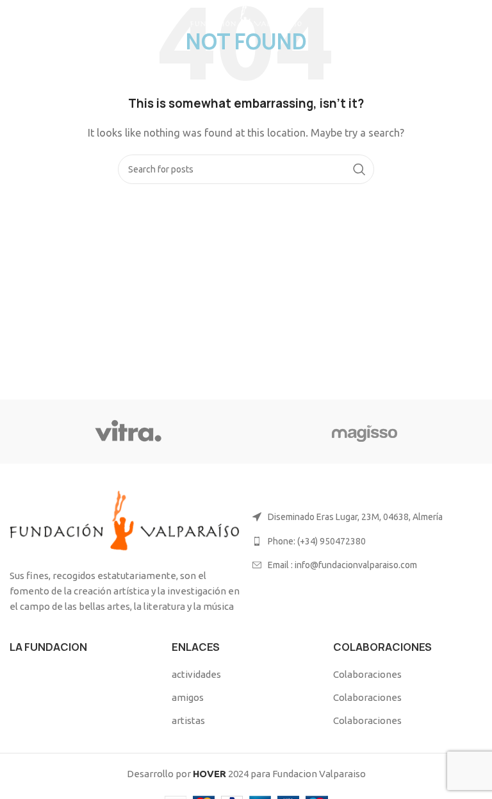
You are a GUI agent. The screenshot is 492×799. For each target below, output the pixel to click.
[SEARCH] (359, 169)
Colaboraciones (367, 674)
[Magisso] (364, 431)
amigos (188, 697)
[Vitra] (128, 431)
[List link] (367, 541)
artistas (188, 720)
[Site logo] (246, 18)
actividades (196, 674)
